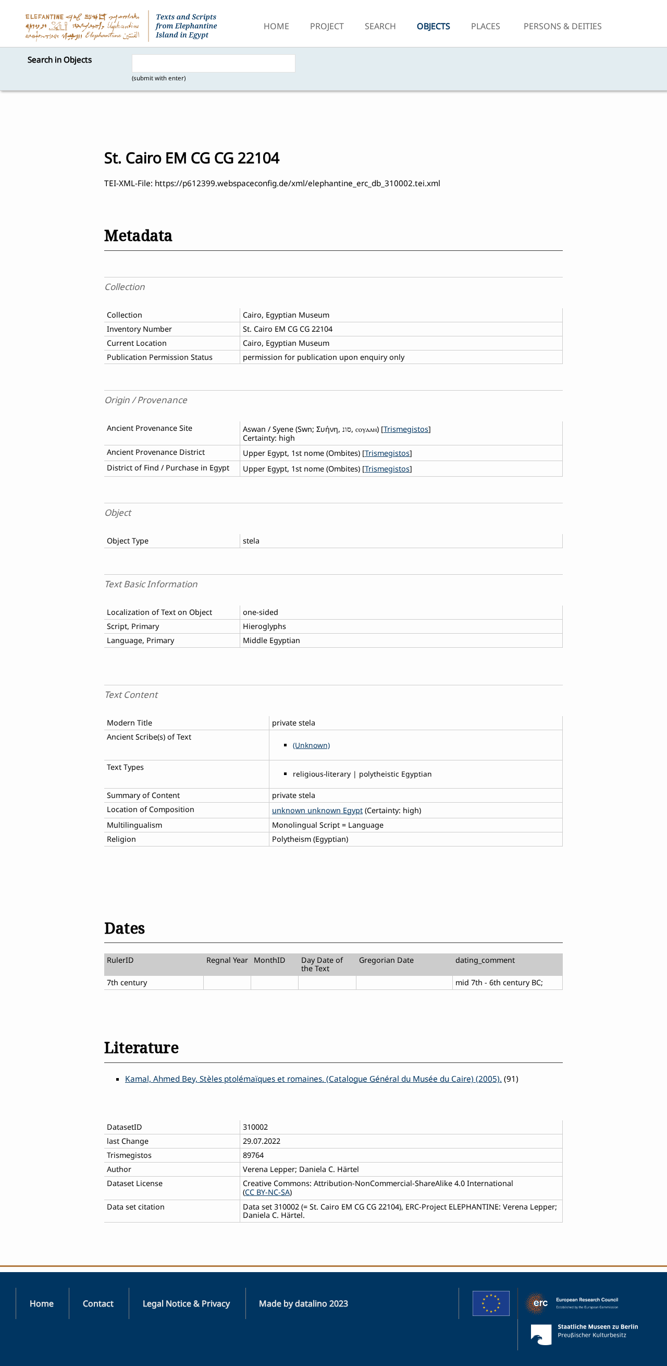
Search (380, 26)
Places (485, 26)
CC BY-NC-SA (267, 1192)
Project (327, 26)
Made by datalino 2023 (303, 1303)
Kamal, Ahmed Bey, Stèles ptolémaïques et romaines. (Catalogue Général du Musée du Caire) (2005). (313, 1078)
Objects (433, 26)
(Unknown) (311, 745)
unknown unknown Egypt (317, 810)
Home (276, 26)
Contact (98, 1303)
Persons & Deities (563, 26)
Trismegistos (406, 429)
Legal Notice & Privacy (186, 1303)
